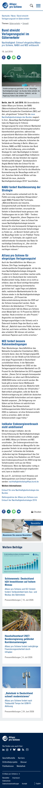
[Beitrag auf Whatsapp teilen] (14, 57)
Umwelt (25, 23)
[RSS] (23, 749)
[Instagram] (7, 750)
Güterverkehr (14, 23)
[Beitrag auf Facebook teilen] (4, 57)
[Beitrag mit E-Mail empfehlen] (19, 57)
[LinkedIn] (3, 749)
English (38, 783)
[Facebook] (11, 749)
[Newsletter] (27, 749)
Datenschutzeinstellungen (10, 784)
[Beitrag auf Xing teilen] (9, 57)
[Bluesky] (14, 750)
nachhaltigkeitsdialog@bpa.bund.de (24, 481)
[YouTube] (19, 749)
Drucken (37, 512)
